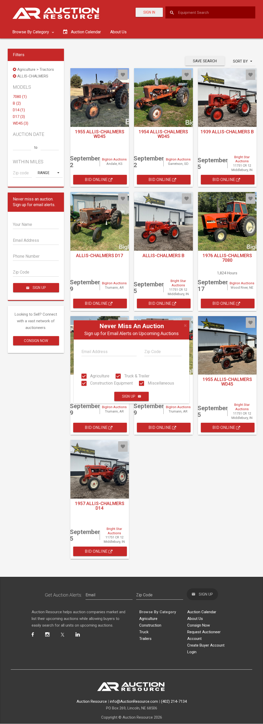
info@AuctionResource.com (134, 701)
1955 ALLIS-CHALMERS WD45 (99, 134)
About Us (118, 31)
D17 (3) (19, 116)
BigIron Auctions (114, 159)
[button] (49, 172)
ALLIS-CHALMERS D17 (99, 255)
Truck (143, 632)
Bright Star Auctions (242, 159)
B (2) (17, 103)
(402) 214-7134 (174, 701)
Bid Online (96, 179)
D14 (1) (19, 110)
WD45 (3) (20, 123)
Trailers (145, 638)
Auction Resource (92, 701)
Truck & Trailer (136, 376)
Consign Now (36, 341)
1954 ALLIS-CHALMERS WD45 (163, 134)
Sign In (149, 12)
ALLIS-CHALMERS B (163, 255)
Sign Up (128, 397)
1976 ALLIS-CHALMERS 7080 (227, 258)
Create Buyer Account (205, 645)
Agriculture (99, 376)
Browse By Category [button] (31, 31)
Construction (150, 625)
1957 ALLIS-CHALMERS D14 (99, 506)
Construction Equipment (111, 383)
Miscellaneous (160, 383)
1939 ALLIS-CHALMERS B (227, 131)
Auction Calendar (201, 612)
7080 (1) (20, 96)
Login (191, 652)
